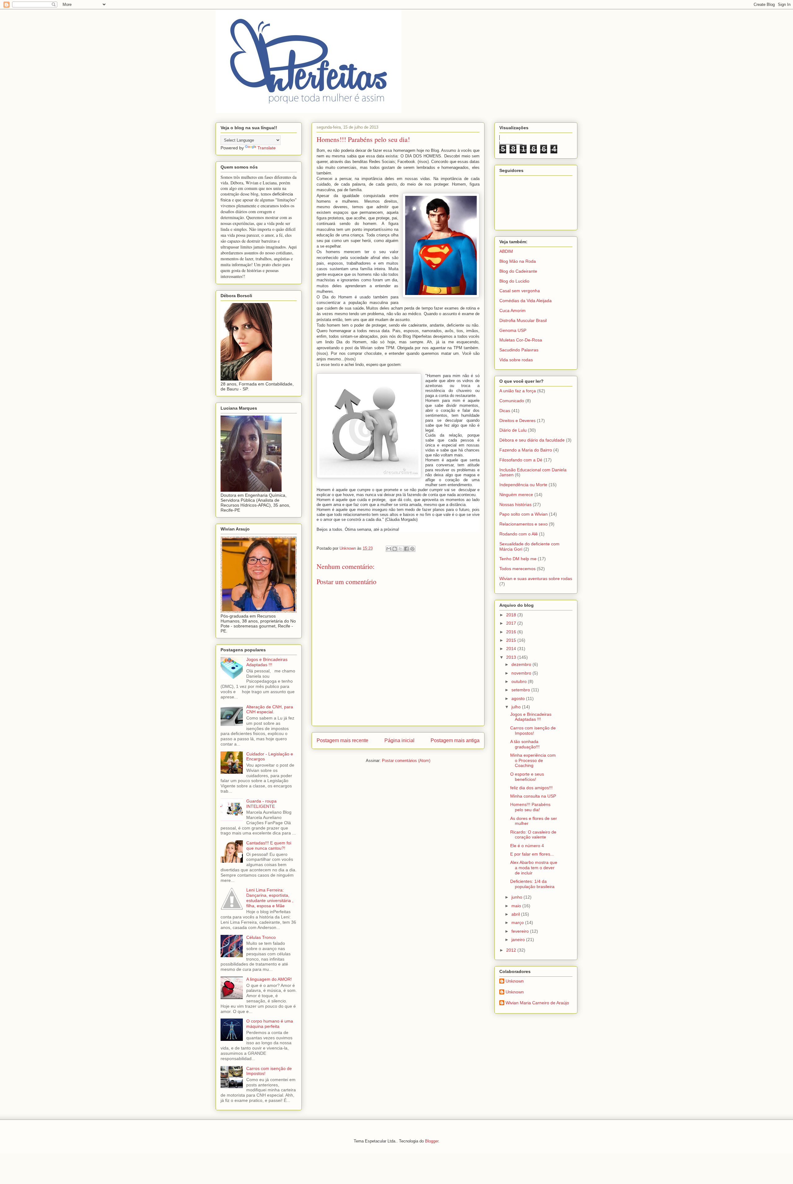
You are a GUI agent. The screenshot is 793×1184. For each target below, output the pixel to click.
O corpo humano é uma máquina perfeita (269, 1024)
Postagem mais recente (342, 740)
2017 (511, 623)
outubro (519, 681)
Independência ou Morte (523, 484)
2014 (511, 648)
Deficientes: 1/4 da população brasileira (532, 884)
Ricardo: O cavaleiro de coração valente (533, 835)
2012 (511, 950)
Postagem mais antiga (455, 740)
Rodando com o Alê (518, 533)
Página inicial (399, 740)
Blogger (431, 1141)
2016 (511, 631)
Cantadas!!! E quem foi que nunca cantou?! (268, 845)
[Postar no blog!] (395, 549)
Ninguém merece (516, 494)
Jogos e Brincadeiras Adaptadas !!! (266, 662)
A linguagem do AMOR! (269, 979)
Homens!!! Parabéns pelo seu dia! (530, 807)
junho (517, 897)
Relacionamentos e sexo (523, 524)
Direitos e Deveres (517, 420)
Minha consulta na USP (533, 796)
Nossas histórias (515, 504)
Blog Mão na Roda (517, 261)
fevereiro (520, 931)
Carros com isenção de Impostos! (533, 730)
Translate (266, 147)
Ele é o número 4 (527, 845)
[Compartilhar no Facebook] (406, 549)
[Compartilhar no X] (400, 549)
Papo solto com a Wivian (523, 514)
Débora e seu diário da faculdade (532, 440)
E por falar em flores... (532, 854)
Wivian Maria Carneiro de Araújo (537, 1002)
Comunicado (511, 400)
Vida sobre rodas (516, 359)
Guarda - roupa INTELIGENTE (261, 804)
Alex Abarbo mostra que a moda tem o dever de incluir (533, 867)
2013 (511, 657)
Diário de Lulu (513, 430)
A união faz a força (517, 390)
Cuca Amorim (512, 310)
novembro (521, 673)
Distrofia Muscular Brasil (523, 320)
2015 (511, 640)
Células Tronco (261, 937)
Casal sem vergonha (519, 290)
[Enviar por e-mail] (389, 549)
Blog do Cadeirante (518, 271)
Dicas (504, 410)
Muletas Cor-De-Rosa (520, 339)
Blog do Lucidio (514, 281)
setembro (521, 689)
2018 (511, 614)
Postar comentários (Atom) (406, 760)
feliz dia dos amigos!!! (531, 787)
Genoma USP (512, 330)
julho (516, 706)
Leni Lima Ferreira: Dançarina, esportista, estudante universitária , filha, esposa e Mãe (269, 897)
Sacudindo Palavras (518, 349)
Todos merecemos (517, 568)
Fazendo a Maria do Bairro (525, 449)
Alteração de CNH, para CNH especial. (269, 709)
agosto (518, 698)
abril (516, 914)
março (518, 922)
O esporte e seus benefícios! (527, 777)
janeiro (518, 939)
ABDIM (506, 251)
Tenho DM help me (518, 558)
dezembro (521, 664)
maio (516, 905)
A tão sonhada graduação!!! (525, 744)
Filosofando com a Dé (520, 459)
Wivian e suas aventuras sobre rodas (535, 578)
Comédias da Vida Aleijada (525, 300)
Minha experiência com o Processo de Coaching (533, 760)
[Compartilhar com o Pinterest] (412, 549)
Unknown (515, 981)
